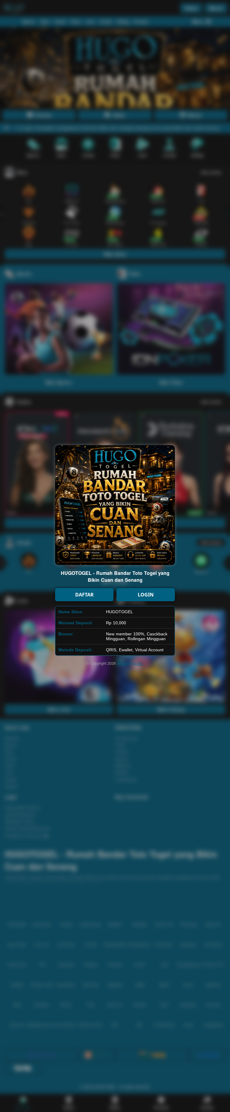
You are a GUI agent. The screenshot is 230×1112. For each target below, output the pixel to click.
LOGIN (146, 594)
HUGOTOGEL (130, 664)
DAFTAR (84, 594)
